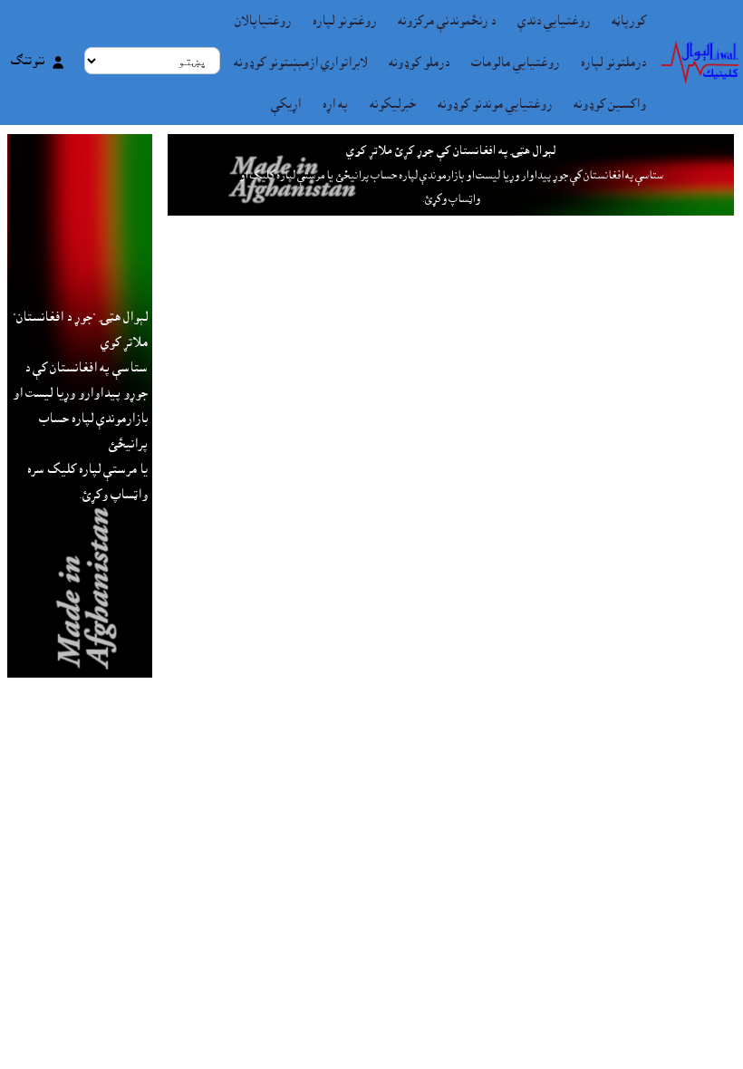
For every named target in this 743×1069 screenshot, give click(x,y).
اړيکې (286, 104)
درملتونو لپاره (613, 62)
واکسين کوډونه (610, 104)
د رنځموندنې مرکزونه (447, 20)
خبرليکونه (393, 104)
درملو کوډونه (419, 62)
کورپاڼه (629, 20)
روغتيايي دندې (553, 20)
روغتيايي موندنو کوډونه (495, 104)
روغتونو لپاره (344, 20)
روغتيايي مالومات (515, 62)
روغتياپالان (263, 20)
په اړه (335, 104)
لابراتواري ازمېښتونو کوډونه (300, 62)
